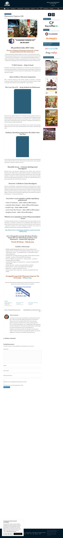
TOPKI (37, 8)
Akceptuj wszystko (18, 533)
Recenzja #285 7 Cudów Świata (33, 302)
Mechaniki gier (20, 8)
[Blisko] (22, 520)
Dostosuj (5, 533)
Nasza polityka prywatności (11, 531)
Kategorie (13, 8)
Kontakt (51, 8)
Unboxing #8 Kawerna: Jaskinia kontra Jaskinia (31, 310)
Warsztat (33, 8)
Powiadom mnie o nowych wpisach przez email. (13, 385)
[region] (13, 527)
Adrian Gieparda (15, 18)
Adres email (6, 370)
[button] (15, 8)
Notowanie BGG (34, 532)
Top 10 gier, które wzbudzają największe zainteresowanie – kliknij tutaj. (22, 230)
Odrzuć (11, 533)
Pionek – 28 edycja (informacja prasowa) (12, 309)
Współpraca (46, 8)
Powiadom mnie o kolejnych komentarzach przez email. (15, 381)
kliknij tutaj (27, 278)
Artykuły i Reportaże (28, 532)
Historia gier (27, 8)
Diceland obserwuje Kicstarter (41, 532)
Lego (41, 8)
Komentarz (6, 349)
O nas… (8, 8)
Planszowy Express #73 (19, 302)
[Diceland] (4, 8)
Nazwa (5, 365)
